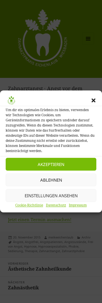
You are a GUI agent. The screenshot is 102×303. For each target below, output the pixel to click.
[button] (93, 100)
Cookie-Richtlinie (29, 205)
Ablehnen (51, 180)
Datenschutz (56, 205)
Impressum (78, 205)
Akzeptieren (51, 164)
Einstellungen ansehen (51, 195)
